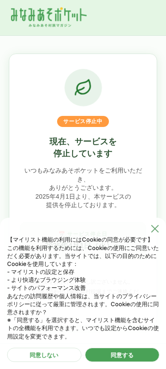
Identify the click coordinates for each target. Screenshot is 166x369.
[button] (155, 229)
